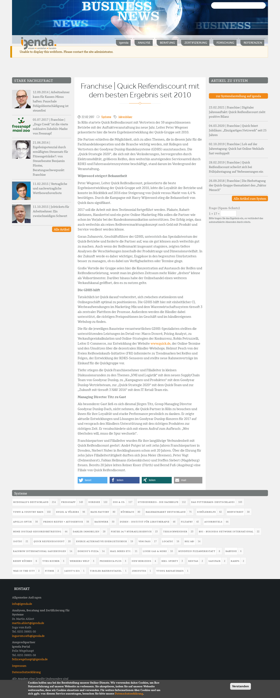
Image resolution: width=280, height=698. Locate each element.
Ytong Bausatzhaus (170, 570)
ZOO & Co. (119, 502)
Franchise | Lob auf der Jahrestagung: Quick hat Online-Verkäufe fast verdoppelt (236, 148)
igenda (123, 43)
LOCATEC (167, 541)
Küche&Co (127, 512)
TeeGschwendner (175, 531)
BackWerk (101, 521)
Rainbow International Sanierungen (39, 551)
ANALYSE (144, 43)
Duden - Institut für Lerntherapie (145, 521)
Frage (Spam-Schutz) (224, 208)
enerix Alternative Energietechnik (101, 541)
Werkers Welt (80, 561)
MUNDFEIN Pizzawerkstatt (196, 551)
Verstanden (240, 686)
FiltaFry (187, 521)
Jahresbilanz (125, 116)
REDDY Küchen (22, 561)
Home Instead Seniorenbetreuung (37, 531)
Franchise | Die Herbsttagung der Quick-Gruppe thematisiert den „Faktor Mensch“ (237, 185)
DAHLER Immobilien (86, 531)
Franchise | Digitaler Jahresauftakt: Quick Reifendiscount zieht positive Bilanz (237, 112)
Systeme (106, 116)
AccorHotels (213, 521)
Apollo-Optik (22, 521)
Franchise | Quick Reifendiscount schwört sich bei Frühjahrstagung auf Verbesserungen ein (236, 167)
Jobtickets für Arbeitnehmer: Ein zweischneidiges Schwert (51, 211)
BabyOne (231, 551)
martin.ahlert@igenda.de (28, 623)
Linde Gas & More (155, 551)
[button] (92, 480)
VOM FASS (144, 541)
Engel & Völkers (67, 512)
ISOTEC (17, 541)
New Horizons (141, 561)
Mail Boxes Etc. (120, 551)
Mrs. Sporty (169, 561)
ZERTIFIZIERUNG (195, 43)
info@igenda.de (22, 604)
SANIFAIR (214, 561)
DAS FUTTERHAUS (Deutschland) (213, 502)
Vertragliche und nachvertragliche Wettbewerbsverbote (50, 188)
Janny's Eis (72, 570)
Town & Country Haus (28, 512)
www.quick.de (160, 343)
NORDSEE (94, 502)
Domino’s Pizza (88, 551)
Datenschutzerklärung (26, 672)
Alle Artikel (61, 229)
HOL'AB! (189, 541)
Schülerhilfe (206, 512)
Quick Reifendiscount (49, 541)
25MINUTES (139, 570)
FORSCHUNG (225, 43)
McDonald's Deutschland (31, 502)
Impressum (19, 666)
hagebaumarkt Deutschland (166, 512)
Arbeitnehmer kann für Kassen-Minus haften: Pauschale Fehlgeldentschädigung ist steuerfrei (51, 101)
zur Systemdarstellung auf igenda (238, 96)
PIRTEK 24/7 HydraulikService (131, 531)
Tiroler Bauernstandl (106, 570)
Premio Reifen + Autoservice (63, 521)
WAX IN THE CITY (24, 570)
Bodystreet (235, 512)
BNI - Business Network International (226, 531)
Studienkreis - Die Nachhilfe (158, 502)
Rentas (193, 561)
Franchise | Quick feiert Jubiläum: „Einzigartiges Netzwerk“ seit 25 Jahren (238, 130)
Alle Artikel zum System (250, 199)
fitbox (49, 570)
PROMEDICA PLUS (111, 561)
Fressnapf (68, 502)
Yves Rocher (51, 561)
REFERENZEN (253, 43)
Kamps (235, 561)
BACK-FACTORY (100, 512)
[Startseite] (38, 43)
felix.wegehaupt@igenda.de (30, 659)
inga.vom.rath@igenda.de (28, 636)
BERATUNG (167, 43)
